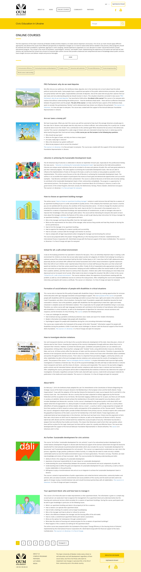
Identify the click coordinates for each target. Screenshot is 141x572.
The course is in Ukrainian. (52, 147)
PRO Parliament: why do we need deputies (61, 84)
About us (41, 9)
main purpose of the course (104, 296)
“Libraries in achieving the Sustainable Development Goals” (74, 165)
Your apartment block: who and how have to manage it (66, 491)
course (80, 312)
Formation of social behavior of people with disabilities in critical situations (75, 288)
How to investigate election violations (59, 337)
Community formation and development (45, 68)
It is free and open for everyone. (71, 188)
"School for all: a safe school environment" (57, 275)
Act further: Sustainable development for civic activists (66, 437)
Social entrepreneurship (109, 68)
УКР (106, 4)
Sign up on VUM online (112, 555)
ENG (109, 4)
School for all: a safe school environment (61, 250)
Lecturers (36, 561)
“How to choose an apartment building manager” (71, 201)
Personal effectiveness (94, 68)
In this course (63, 217)
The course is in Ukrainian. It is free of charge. (69, 531)
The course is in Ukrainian (64, 329)
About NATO (49, 383)
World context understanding (25, 72)
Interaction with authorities (78, 68)
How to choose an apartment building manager (63, 196)
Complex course (63, 68)
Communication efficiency (25, 68)
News (51, 9)
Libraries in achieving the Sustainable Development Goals (67, 158)
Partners (90, 9)
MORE (70, 57)
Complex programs (40, 556)
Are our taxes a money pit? (55, 118)
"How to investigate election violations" (78, 360)
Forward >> (63, 543)
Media (35, 563)
